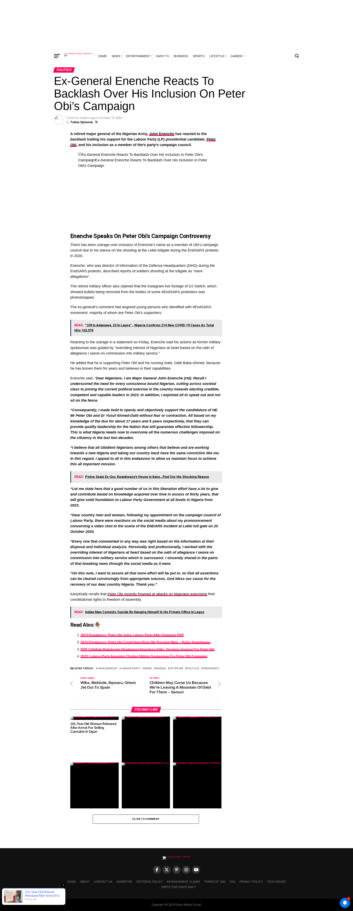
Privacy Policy (251, 881)
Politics (193, 668)
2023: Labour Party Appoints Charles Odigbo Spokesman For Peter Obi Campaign (143, 656)
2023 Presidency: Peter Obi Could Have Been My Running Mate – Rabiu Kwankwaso (145, 642)
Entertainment (138, 56)
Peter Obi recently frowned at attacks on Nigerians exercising (157, 594)
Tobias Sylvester (81, 122)
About (85, 881)
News (116, 56)
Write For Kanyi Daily (179, 887)
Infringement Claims (183, 881)
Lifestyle (217, 56)
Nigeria (160, 668)
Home (102, 56)
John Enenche (161, 134)
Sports (198, 56)
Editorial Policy (149, 881)
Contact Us (103, 881)
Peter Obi (176, 668)
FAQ (232, 881)
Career (236, 56)
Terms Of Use (215, 881)
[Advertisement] (176, 25)
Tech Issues (276, 881)
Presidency (211, 668)
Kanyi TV (162, 56)
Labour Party (131, 668)
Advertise (124, 881)
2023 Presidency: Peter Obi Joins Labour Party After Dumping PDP (132, 635)
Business (181, 56)
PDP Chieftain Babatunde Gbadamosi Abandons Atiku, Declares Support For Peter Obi (147, 649)
